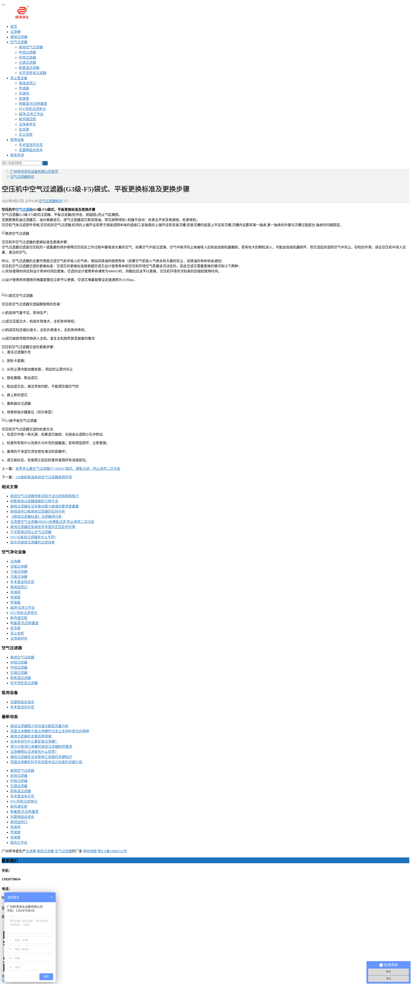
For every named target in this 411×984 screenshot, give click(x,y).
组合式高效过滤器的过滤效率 (32, 542)
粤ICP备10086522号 (112, 851)
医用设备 (17, 140)
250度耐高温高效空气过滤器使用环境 (43, 477)
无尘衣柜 (26, 134)
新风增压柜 (27, 119)
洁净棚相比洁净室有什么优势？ (34, 752)
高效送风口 (27, 83)
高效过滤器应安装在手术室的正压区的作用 (42, 527)
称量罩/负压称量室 (33, 104)
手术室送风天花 (31, 145)
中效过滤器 (27, 52)
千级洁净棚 (18, 571)
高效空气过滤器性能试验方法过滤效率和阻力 (44, 496)
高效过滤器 (18, 37)
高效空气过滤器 (31, 47)
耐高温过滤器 (29, 68)
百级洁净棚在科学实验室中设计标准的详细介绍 (46, 762)
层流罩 (24, 129)
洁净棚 (15, 32)
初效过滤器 (27, 57)
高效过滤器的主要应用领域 (30, 736)
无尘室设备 (18, 78)
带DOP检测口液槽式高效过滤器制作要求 (41, 746)
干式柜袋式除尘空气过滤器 (30, 532)
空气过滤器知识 (51, 201)
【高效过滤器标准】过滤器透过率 (36, 516)
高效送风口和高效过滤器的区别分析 (37, 511)
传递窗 (24, 88)
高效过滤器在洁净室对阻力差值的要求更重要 (44, 506)
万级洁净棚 (18, 577)
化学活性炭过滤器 (32, 73)
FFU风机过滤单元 (32, 109)
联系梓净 (17, 155)
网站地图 (90, 851)
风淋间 (24, 93)
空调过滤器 (27, 62)
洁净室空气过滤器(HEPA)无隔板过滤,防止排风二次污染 (52, 522)
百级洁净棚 (18, 566)
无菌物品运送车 (31, 150)
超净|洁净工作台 (31, 114)
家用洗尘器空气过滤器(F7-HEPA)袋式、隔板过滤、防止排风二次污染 (67, 468)
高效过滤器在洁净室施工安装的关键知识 (41, 757)
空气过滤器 (18, 42)
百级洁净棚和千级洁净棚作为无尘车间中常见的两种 (49, 731)
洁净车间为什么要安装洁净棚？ (34, 741)
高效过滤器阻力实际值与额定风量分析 (39, 726)
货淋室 (24, 98)
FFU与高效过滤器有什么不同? (33, 537)
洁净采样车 (27, 124)
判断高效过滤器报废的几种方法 (34, 501)
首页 (13, 26)
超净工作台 (18, 842)
